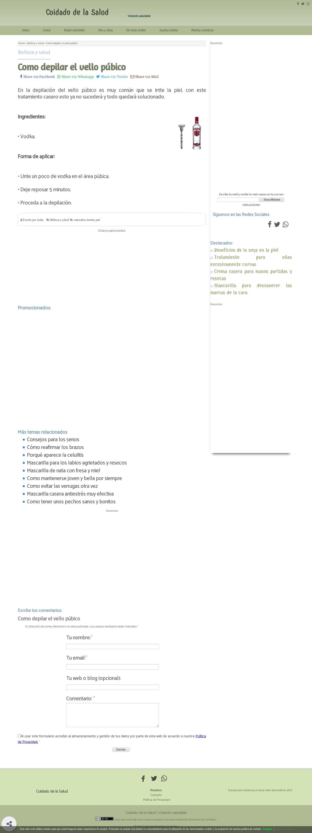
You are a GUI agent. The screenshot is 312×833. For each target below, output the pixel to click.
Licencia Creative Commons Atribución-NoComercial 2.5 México (179, 819)
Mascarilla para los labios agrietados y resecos (77, 463)
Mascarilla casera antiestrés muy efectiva (70, 494)
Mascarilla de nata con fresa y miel (63, 471)
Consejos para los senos (53, 439)
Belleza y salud (34, 52)
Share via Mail (146, 76)
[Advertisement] (112, 267)
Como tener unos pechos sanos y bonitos (71, 502)
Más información (285, 828)
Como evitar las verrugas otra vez (62, 486)
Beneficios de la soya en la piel (246, 250)
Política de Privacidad (156, 800)
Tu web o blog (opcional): (93, 678)
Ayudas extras (168, 30)
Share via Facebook (38, 76)
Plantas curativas (202, 30)
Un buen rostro (136, 30)
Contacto (156, 795)
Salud (46, 30)
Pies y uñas (105, 30)
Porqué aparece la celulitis (55, 455)
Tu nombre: (79, 638)
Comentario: (80, 699)
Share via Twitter (114, 76)
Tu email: (76, 658)
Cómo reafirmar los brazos (55, 447)
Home (25, 30)
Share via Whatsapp (77, 76)
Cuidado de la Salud (77, 12)
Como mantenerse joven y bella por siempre (74, 478)
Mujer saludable (74, 30)
